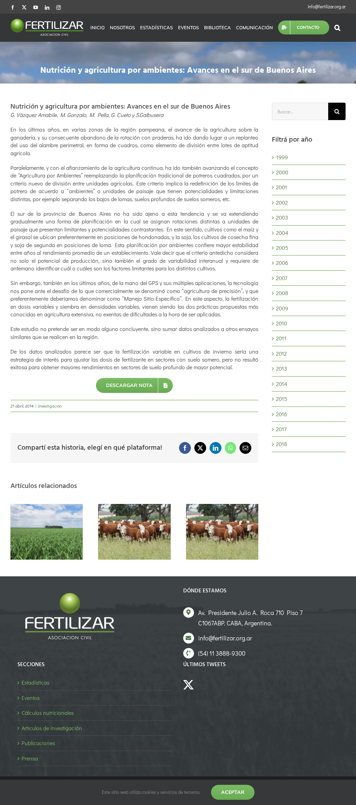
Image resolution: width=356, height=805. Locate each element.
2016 (281, 414)
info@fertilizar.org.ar (327, 6)
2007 (281, 278)
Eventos (31, 697)
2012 (281, 353)
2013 (281, 368)
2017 (281, 429)
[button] (337, 27)
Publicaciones (38, 743)
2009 (282, 308)
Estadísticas (35, 682)
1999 (282, 157)
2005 (282, 247)
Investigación (50, 406)
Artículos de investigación (52, 728)
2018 (281, 444)
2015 (281, 398)
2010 (281, 323)
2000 (282, 172)
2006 (282, 262)
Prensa (30, 758)
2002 (282, 202)
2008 (282, 293)
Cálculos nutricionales (48, 712)
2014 (281, 383)
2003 (282, 217)
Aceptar (232, 792)
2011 (281, 338)
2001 (281, 187)
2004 (282, 232)
